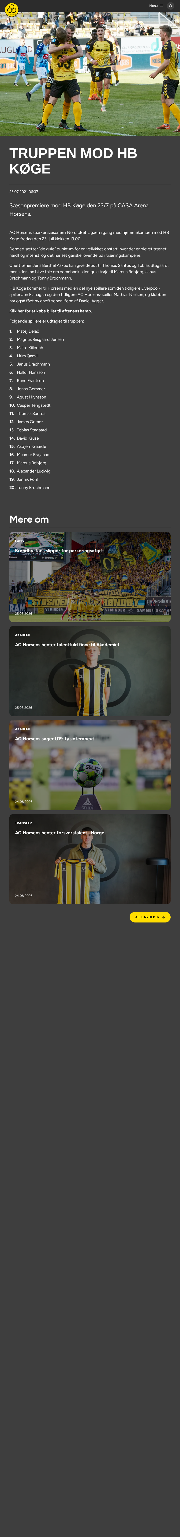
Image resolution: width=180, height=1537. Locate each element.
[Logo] (12, 10)
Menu (153, 6)
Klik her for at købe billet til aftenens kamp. (50, 311)
